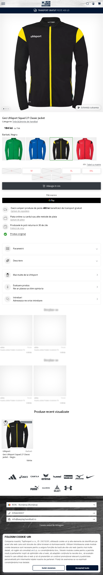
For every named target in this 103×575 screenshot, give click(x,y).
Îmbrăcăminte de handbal (25, 121)
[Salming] (46, 487)
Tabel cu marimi (94, 164)
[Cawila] (34, 476)
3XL (41, 177)
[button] (51, 248)
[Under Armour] (68, 487)
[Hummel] (57, 476)
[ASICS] (23, 476)
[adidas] (12, 476)
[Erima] (46, 476)
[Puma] (34, 487)
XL (71, 170)
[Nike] (90, 476)
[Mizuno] (79, 476)
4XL (61, 177)
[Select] (57, 487)
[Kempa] (68, 476)
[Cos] (99, 4)
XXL (91, 170)
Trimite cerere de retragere (51, 525)
